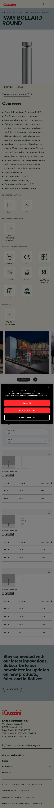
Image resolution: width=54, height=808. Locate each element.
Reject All (27, 403)
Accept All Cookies (27, 410)
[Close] (49, 387)
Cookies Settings (27, 417)
